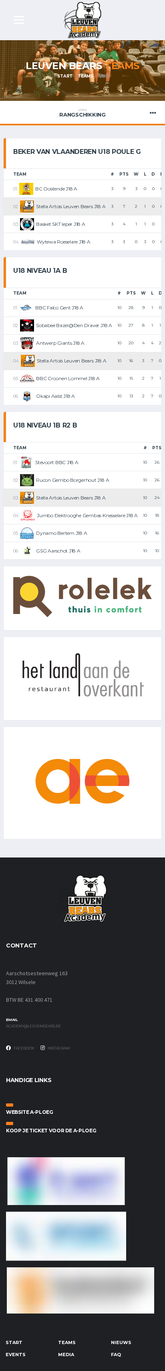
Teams (85, 76)
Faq (116, 1354)
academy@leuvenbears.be (33, 1026)
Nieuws (121, 1342)
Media (66, 1354)
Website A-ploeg (29, 1112)
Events (16, 1354)
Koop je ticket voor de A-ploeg (51, 1130)
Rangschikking (82, 113)
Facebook (23, 1048)
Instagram (58, 1048)
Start (64, 76)
